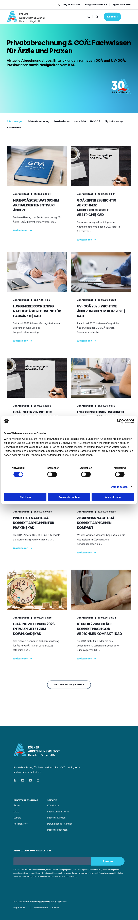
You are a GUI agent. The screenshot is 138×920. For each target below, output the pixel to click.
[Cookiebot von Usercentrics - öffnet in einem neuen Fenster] (119, 421)
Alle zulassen (113, 496)
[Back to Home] (26, 20)
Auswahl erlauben (69, 496)
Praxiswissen (62, 121)
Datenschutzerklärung (68, 876)
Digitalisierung (114, 121)
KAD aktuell (14, 127)
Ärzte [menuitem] (16, 805)
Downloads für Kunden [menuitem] (59, 823)
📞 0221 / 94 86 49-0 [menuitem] (69, 5)
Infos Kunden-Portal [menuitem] (58, 811)
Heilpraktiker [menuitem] (20, 823)
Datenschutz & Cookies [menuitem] (46, 907)
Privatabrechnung (25, 800)
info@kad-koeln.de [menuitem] (95, 5)
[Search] (97, 16)
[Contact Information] (89, 16)
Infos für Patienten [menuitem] (57, 829)
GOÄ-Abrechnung (38, 121)
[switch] (52, 474)
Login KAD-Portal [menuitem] (121, 5)
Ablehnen (25, 496)
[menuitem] (29, 796)
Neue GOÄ (80, 121)
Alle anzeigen (15, 121)
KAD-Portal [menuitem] (53, 805)
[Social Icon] (15, 780)
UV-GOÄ (95, 121)
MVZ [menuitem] (16, 811)
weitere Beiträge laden (69, 684)
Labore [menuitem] (17, 817)
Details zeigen (119, 486)
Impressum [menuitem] (19, 907)
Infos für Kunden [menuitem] (56, 817)
